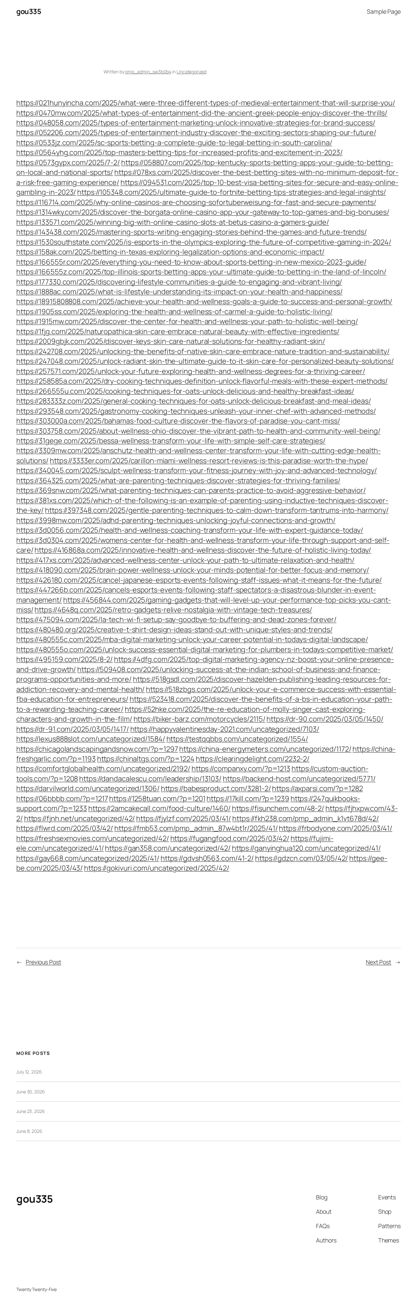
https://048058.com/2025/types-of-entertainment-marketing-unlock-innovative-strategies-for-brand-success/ (195, 123)
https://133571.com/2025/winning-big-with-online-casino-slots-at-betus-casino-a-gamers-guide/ (172, 222)
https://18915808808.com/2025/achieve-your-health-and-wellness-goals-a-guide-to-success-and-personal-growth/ (204, 301)
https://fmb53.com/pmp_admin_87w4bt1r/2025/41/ (196, 828)
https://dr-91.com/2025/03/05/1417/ (72, 729)
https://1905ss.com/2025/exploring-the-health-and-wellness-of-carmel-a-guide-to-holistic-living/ (174, 311)
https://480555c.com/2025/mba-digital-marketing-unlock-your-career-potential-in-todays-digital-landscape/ (192, 639)
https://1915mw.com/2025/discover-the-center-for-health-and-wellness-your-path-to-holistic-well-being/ (187, 321)
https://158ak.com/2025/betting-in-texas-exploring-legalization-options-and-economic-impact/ (170, 252)
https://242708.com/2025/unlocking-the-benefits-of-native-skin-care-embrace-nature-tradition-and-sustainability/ (203, 351)
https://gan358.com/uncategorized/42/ (167, 848)
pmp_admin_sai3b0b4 (148, 71)
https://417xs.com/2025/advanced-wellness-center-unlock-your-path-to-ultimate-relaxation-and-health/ (185, 560)
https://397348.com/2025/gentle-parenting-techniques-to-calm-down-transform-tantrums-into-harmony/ (216, 510)
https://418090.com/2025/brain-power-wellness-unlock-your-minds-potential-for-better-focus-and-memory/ (192, 570)
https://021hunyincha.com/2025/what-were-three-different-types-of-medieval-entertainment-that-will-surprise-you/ (205, 103)
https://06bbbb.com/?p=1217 (62, 798)
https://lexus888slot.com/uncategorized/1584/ (90, 739)
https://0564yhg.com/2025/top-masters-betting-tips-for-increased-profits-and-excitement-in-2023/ (179, 152)
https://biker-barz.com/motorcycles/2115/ (200, 719)
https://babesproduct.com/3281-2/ (216, 788)
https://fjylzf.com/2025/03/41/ (183, 818)
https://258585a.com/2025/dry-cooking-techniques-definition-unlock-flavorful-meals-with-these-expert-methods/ (202, 381)
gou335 (28, 11)
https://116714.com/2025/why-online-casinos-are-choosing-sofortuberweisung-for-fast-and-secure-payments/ (196, 202)
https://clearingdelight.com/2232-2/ (253, 759)
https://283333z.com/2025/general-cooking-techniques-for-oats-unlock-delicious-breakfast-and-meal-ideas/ (193, 401)
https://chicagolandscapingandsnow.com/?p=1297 (97, 749)
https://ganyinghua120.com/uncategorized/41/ (306, 848)
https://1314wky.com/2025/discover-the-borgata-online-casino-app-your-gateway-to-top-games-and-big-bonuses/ (202, 212)
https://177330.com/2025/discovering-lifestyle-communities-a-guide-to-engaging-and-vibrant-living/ (179, 282)
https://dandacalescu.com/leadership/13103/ (150, 779)
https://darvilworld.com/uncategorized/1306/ (88, 788)
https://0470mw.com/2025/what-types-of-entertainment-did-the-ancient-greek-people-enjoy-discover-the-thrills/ (201, 113)
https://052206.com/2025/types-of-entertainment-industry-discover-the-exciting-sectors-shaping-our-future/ (196, 132)
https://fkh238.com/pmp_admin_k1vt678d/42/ (305, 818)
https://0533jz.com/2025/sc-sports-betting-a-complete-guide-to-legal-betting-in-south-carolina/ (174, 142)
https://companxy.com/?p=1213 (241, 768)
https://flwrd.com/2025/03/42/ (64, 828)
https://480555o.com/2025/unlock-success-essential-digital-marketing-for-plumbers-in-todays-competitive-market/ (204, 649)
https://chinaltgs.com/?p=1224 (145, 759)
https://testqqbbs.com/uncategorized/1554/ (237, 739)
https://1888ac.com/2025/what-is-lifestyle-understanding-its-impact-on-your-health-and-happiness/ (179, 292)
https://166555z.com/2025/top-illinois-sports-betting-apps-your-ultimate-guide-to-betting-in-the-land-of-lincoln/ (201, 272)
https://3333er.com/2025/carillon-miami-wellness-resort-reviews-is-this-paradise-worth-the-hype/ (209, 460)
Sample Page (384, 11)
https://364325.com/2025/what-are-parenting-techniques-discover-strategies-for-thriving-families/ (178, 480)
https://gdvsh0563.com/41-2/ (207, 858)
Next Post (378, 962)
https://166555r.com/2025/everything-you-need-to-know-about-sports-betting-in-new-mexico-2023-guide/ (191, 262)
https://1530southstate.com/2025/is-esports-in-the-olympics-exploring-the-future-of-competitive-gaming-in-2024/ (203, 242)
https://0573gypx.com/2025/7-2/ (68, 162)
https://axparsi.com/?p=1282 (317, 788)
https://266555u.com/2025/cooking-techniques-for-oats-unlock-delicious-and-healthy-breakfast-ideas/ (185, 391)
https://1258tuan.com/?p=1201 (157, 798)
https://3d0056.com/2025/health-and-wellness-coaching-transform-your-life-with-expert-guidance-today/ (189, 530)
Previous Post (43, 962)
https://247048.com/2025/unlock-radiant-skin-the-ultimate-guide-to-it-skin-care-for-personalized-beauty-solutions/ (205, 361)
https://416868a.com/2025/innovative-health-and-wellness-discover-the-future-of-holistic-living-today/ (203, 550)
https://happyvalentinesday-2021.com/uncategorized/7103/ (225, 729)
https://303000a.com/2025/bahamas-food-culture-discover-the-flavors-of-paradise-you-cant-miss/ (178, 421)
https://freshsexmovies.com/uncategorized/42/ (92, 838)
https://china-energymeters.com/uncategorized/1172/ (265, 749)
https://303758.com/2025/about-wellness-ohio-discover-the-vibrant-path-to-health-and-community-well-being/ (198, 431)
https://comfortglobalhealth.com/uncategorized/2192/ (103, 768)
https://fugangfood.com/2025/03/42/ (230, 838)
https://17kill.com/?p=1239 (248, 798)
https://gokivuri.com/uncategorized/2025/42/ (156, 868)
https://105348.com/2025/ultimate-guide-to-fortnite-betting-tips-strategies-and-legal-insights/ (231, 192)
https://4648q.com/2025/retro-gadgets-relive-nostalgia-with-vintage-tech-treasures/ (173, 610)
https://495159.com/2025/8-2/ (64, 659)
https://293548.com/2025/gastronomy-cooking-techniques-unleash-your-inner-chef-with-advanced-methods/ (196, 411)
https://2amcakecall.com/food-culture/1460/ (159, 808)
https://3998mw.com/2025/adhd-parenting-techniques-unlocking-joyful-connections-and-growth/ (176, 520)
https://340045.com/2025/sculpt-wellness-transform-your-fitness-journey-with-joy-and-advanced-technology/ (196, 470)
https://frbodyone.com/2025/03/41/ (335, 828)
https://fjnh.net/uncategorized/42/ (79, 818)
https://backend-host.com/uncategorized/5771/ (299, 779)
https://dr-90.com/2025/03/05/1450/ (324, 719)
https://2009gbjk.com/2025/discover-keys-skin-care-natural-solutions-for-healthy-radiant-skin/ (170, 341)
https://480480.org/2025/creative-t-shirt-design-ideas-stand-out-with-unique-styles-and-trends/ (174, 629)
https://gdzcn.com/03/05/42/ (301, 858)
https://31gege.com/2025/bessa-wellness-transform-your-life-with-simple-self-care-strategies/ (170, 441)
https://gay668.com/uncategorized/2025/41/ (87, 858)
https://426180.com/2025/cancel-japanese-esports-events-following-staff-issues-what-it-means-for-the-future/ (199, 580)
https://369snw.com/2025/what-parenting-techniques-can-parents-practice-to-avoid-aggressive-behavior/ (191, 490)
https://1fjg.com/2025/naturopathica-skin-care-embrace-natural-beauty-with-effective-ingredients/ (177, 331)
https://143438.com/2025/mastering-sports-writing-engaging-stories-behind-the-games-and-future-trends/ (191, 232)
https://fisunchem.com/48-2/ (278, 808)
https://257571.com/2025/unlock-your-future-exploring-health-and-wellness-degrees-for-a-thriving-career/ (190, 371)
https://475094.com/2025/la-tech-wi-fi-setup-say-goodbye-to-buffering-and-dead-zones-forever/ (176, 619)
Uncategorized (192, 71)
